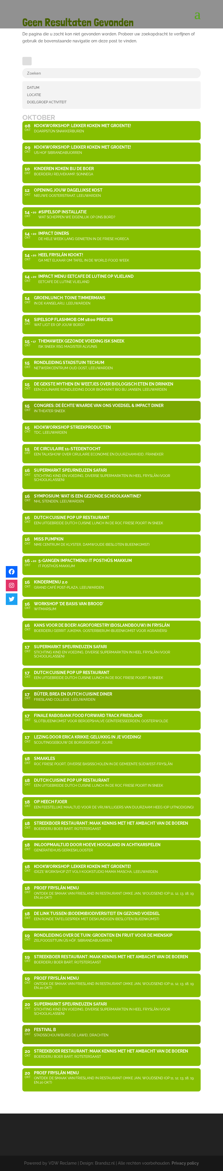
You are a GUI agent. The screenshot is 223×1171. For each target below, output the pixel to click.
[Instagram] (11, 585)
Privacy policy (185, 1163)
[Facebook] (11, 572)
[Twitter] (11, 599)
